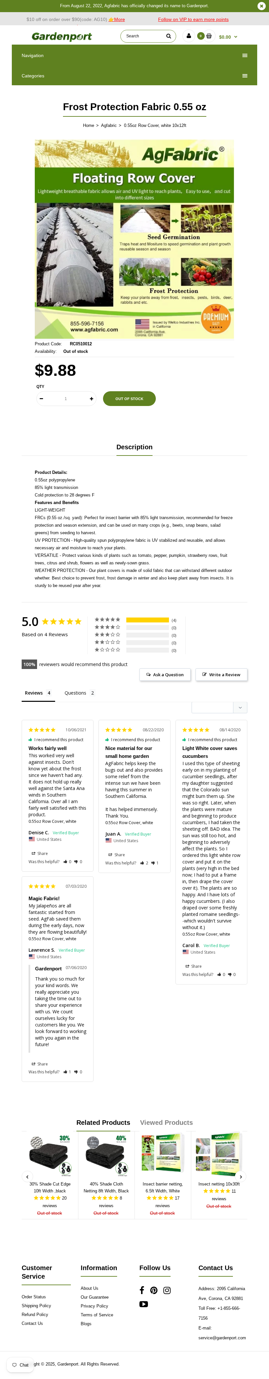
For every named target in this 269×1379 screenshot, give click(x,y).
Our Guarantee (95, 1297)
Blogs (86, 1323)
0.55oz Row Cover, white (52, 821)
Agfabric (109, 125)
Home (88, 125)
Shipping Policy (36, 1305)
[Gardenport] (62, 41)
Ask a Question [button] (168, 675)
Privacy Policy (94, 1306)
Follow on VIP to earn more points (193, 19)
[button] (67, 861)
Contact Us (32, 1323)
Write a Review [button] (224, 675)
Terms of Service (97, 1314)
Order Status (34, 1296)
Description (134, 447)
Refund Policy (35, 1314)
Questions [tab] (75, 693)
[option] (134, 239)
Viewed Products (166, 1122)
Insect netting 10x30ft (219, 1184)
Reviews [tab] (34, 693)
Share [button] (42, 853)
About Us (89, 1288)
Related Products (103, 1122)
